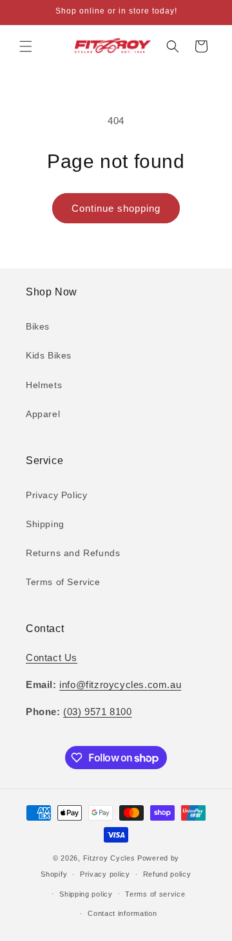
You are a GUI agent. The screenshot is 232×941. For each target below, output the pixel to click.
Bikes (38, 326)
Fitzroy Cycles (109, 858)
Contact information (122, 913)
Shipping (45, 524)
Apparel (43, 414)
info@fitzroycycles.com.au (120, 684)
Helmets (44, 385)
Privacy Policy (56, 495)
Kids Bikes (49, 355)
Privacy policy (105, 874)
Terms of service (155, 894)
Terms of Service (63, 582)
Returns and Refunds (73, 553)
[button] (26, 46)
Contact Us (51, 657)
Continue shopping (116, 208)
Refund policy (167, 874)
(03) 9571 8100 (97, 711)
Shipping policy (86, 894)
